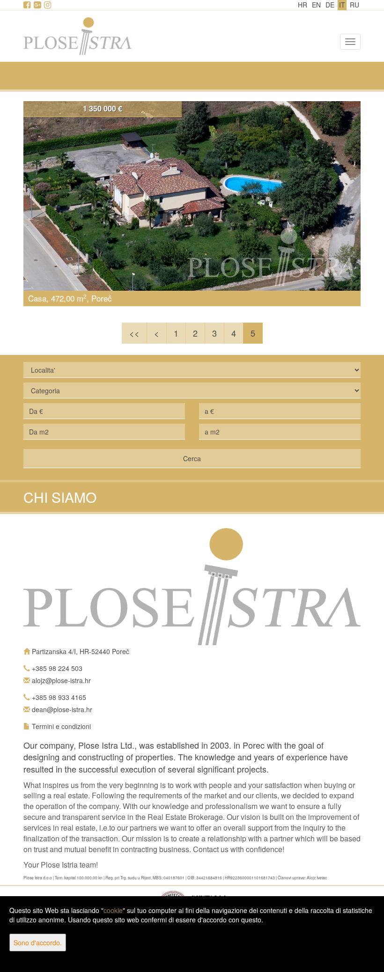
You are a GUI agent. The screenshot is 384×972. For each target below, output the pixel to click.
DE (329, 4)
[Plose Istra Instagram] (48, 5)
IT (342, 4)
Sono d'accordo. (38, 942)
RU (354, 4)
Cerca (192, 458)
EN (316, 4)
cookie (113, 910)
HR (302, 4)
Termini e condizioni (61, 726)
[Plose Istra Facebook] (27, 5)
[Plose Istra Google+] (38, 5)
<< (134, 333)
